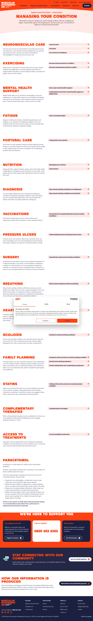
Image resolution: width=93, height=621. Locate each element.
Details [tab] (46, 304)
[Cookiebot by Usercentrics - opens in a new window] (71, 299)
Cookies (80, 609)
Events (44, 603)
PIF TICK (29, 589)
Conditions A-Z (29, 606)
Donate (45, 609)
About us (75, 6)
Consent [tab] (25, 304)
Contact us (63, 612)
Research (66, 6)
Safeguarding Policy (83, 606)
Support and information (39, 6)
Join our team (64, 606)
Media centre (63, 609)
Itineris (89, 616)
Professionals (29, 609)
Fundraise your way (48, 606)
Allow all (67, 320)
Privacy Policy (81, 603)
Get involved (55, 6)
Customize (45, 320)
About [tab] (68, 304)
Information (57, 12)
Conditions (23, 6)
